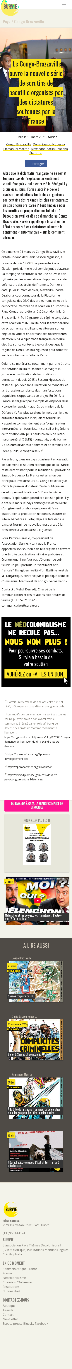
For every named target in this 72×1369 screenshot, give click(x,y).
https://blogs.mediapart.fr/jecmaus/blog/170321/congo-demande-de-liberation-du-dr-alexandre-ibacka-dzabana (37, 741)
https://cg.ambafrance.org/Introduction (30, 767)
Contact (8, 1315)
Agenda (8, 1310)
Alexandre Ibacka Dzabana (49, 149)
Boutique (9, 1306)
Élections (35, 153)
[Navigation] (64, 4)
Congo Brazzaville (29, 21)
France (7, 1273)
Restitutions (11, 1287)
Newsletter (10, 1319)
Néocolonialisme (14, 1278)
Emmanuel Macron (16, 149)
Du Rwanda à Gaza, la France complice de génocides (37, 805)
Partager (37, 164)
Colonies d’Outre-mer (17, 1282)
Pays (6, 21)
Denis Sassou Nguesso (49, 144)
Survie (52, 137)
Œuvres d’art (11, 1291)
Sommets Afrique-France (20, 1269)
